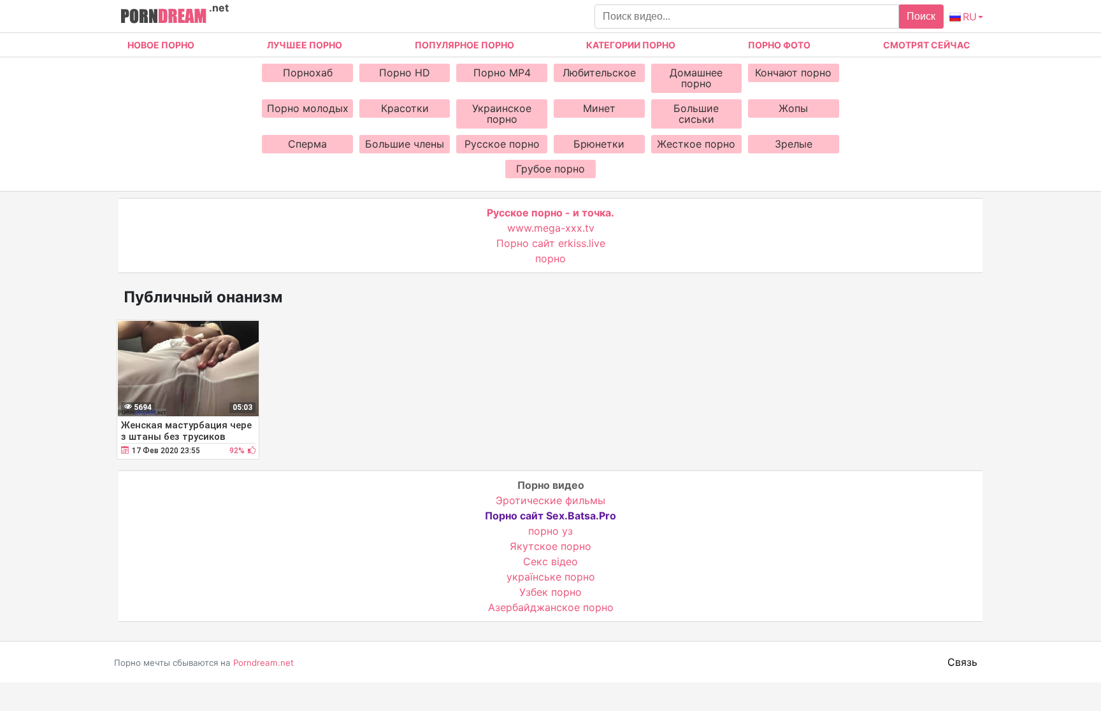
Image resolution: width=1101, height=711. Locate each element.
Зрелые (793, 143)
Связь (962, 662)
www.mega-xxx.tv (550, 228)
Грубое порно (550, 168)
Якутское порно (550, 546)
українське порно (551, 576)
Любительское (599, 72)
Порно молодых (308, 108)
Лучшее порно (304, 44)
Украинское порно (501, 113)
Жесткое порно (696, 143)
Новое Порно (160, 44)
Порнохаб (308, 72)
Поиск (921, 16)
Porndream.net (263, 663)
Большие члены (404, 143)
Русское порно (502, 143)
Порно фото (779, 44)
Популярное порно (464, 44)
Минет (599, 108)
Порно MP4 (502, 72)
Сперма (307, 143)
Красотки (405, 108)
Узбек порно (550, 592)
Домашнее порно (696, 78)
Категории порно (630, 44)
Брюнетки (598, 143)
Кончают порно (793, 72)
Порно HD (404, 72)
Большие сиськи (696, 113)
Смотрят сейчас (926, 44)
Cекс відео (550, 561)
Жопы (793, 108)
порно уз (550, 530)
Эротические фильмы (550, 500)
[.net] (163, 17)
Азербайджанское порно (551, 607)
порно (550, 258)
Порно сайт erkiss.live (550, 243)
